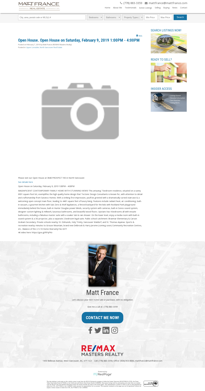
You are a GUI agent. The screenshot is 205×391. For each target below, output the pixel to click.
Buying (166, 7)
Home (107, 7)
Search (180, 17)
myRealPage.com (102, 374)
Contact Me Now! (102, 317)
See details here (25, 182)
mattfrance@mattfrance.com (148, 360)
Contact (183, 7)
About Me (117, 7)
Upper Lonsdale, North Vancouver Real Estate (44, 47)
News (174, 7)
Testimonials (130, 7)
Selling (158, 7)
